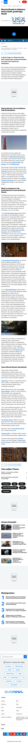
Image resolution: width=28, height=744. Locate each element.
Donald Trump (10, 673)
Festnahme (9, 681)
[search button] (25, 656)
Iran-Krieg (8, 666)
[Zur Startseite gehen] (5, 2)
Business (3, 704)
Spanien (18, 670)
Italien (20, 673)
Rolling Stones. (15, 164)
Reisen (9, 6)
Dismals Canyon (19, 350)
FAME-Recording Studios (16, 157)
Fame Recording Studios (12, 213)
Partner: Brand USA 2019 (9, 487)
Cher (17, 268)
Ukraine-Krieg (19, 666)
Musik (22, 487)
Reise (5, 6)
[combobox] (14, 656)
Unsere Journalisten (6, 717)
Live (24, 1)
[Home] (1, 6)
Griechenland (14, 677)
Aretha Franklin (16, 162)
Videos (3, 714)
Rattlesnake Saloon (10, 289)
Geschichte (6, 491)
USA (14, 484)
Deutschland (14, 685)
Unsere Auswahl (8, 522)
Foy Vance (23, 67)
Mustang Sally (6, 433)
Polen (4, 677)
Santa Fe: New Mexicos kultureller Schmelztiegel (9, 478)
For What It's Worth (7, 420)
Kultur (22, 484)
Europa (3, 701)
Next (2, 707)
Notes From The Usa (17, 6)
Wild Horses (5, 381)
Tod (24, 677)
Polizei (9, 670)
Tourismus (6, 484)
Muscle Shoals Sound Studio (11, 260)
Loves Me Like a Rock (18, 428)
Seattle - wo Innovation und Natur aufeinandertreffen (9, 472)
